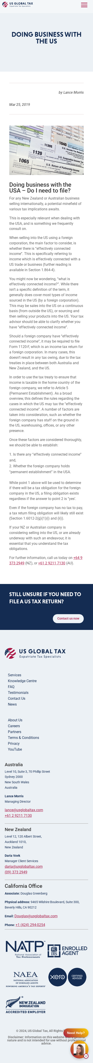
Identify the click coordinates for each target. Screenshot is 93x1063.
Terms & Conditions (23, 738)
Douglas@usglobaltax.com (36, 916)
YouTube (15, 749)
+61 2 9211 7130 (51, 563)
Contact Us (16, 698)
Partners (14, 732)
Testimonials (18, 692)
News (12, 704)
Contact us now (68, 618)
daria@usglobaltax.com (24, 866)
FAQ (11, 687)
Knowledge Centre (22, 681)
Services (14, 675)
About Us (15, 720)
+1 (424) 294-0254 (30, 925)
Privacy (14, 743)
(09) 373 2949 (16, 872)
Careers (14, 726)
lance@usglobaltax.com (24, 810)
